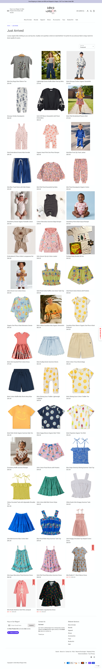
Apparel (42, 20)
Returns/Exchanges (81, 651)
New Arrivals (28, 20)
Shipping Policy (91, 651)
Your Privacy (91, 654)
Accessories (56, 20)
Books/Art (70, 20)
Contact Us (68, 651)
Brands (36, 20)
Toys (63, 20)
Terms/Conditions (82, 654)
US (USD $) (80, 11)
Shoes (49, 20)
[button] (100, 333)
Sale (77, 20)
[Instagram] (94, 657)
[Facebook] (91, 657)
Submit (31, 625)
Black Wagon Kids (21, 662)
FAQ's (73, 651)
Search (57, 651)
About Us (62, 651)
